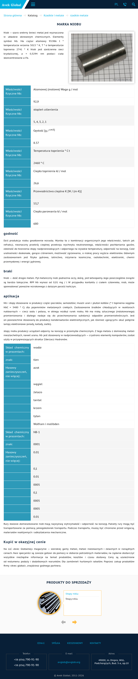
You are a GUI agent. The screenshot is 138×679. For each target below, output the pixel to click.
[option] (69, 603)
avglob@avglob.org (69, 662)
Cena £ (41, 643)
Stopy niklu (72, 593)
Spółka (56, 643)
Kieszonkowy (75, 643)
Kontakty (95, 643)
